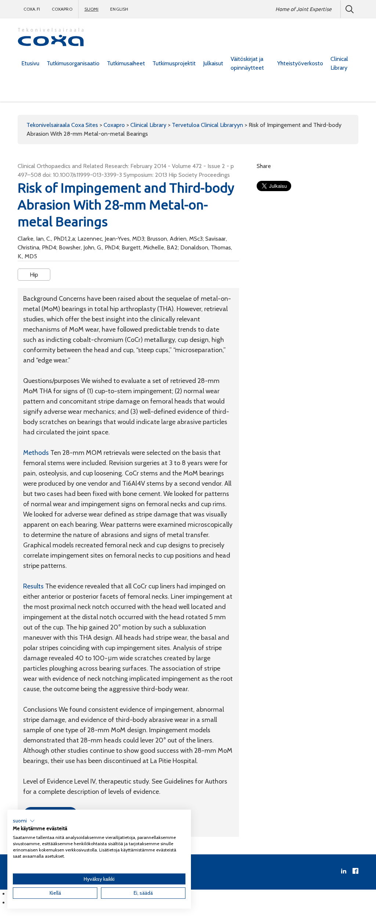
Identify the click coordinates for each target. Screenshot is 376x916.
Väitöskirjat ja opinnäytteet (247, 63)
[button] (24, 821)
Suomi (91, 9)
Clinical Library (339, 63)
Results (34, 586)
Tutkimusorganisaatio (73, 63)
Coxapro (62, 9)
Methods (36, 453)
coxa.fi (32, 9)
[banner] (51, 38)
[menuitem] (30, 63)
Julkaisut (213, 63)
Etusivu (30, 63)
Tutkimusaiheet (126, 63)
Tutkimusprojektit (174, 63)
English (119, 9)
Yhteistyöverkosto (300, 63)
